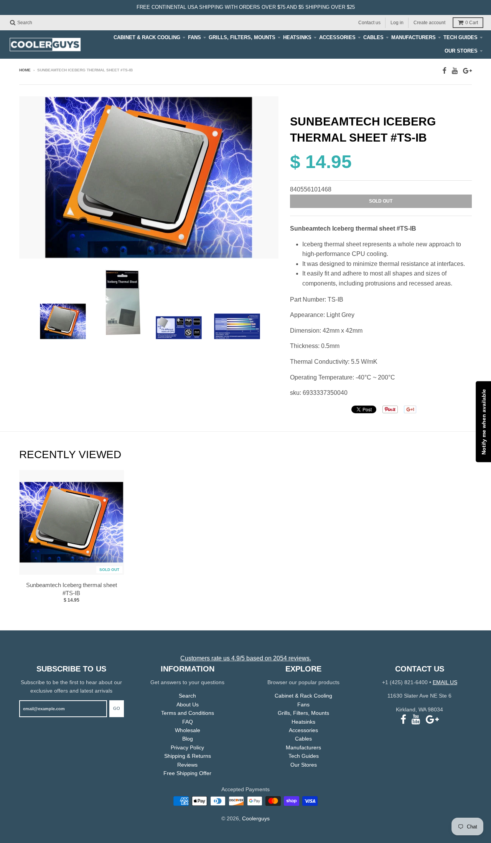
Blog (187, 739)
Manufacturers (413, 37)
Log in (397, 22)
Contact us (369, 22)
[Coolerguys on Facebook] (444, 70)
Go (116, 708)
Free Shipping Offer (187, 773)
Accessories (337, 37)
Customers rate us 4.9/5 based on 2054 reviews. (245, 658)
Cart (471, 22)
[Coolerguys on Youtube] (455, 70)
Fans (194, 37)
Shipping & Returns (187, 756)
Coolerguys (256, 818)
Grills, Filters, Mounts (242, 37)
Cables (373, 37)
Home (25, 70)
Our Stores (461, 51)
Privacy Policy (187, 747)
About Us (187, 704)
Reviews (187, 765)
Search (187, 696)
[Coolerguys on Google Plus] (467, 70)
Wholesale (187, 730)
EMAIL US (445, 682)
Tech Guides (460, 37)
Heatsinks (297, 37)
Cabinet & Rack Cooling (147, 37)
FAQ (187, 722)
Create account (429, 22)
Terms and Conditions (187, 713)
